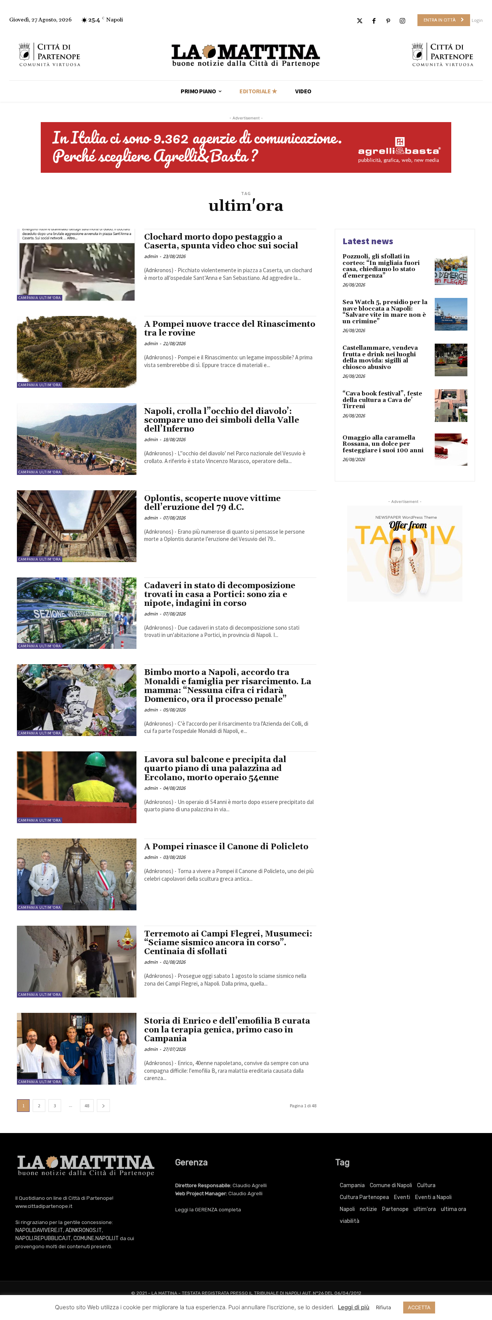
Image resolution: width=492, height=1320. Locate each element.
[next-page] (103, 1105)
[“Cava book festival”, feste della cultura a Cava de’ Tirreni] (451, 405)
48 (87, 1105)
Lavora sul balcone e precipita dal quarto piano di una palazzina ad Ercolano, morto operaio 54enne (215, 768)
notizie (368, 1209)
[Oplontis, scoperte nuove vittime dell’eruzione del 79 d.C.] (76, 526)
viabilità (349, 1221)
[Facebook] (374, 21)
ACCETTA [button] (419, 1307)
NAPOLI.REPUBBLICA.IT (43, 1238)
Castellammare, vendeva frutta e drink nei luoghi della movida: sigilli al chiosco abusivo (380, 357)
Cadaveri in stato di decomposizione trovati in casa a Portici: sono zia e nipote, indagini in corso (219, 595)
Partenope (395, 1209)
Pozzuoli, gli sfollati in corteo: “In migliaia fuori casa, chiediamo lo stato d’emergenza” (381, 266)
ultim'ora (425, 1209)
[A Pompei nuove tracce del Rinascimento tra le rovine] (76, 352)
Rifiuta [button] (383, 1307)
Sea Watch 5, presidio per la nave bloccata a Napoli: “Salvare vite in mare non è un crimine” (384, 312)
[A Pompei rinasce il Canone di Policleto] (76, 874)
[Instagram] (402, 21)
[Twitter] (359, 21)
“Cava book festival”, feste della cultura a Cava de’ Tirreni (382, 400)
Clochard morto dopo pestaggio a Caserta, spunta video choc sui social (221, 241)
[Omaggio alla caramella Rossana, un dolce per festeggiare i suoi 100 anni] (451, 449)
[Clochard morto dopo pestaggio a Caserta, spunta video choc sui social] (76, 265)
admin (151, 256)
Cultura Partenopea (364, 1197)
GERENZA (206, 1209)
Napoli (347, 1209)
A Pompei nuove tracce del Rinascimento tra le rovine (229, 328)
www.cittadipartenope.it (43, 1206)
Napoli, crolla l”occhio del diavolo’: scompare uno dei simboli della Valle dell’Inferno (221, 420)
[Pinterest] (388, 21)
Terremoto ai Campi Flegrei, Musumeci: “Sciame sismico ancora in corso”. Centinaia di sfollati (228, 943)
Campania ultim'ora (39, 297)
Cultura (426, 1185)
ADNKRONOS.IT (83, 1230)
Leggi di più (353, 1307)
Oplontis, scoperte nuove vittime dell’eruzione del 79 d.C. (212, 503)
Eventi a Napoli (433, 1197)
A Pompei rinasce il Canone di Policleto (226, 847)
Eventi (402, 1197)
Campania (352, 1185)
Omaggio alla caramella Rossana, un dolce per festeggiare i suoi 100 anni (383, 444)
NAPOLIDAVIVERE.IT (39, 1230)
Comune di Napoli (391, 1185)
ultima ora (453, 1209)
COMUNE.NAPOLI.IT (96, 1238)
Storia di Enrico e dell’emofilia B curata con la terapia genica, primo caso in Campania (227, 1030)
